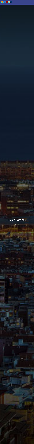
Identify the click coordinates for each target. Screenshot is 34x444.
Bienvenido (17, 224)
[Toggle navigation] (32, 2)
